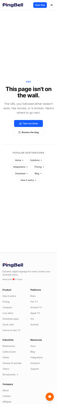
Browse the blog (30, 132)
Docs (33, 346)
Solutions (35, 160)
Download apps (11, 318)
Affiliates (7, 401)
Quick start (8, 324)
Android (34, 324)
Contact (7, 396)
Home (18, 160)
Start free (40, 5)
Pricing (38, 166)
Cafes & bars (9, 351)
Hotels (6, 357)
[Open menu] (51, 5)
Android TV (36, 307)
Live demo (8, 313)
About (6, 390)
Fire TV (34, 301)
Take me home (30, 123)
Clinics (6, 368)
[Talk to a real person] (50, 397)
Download (20, 173)
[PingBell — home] (13, 5)
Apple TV (35, 313)
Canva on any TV (11, 330)
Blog (37, 173)
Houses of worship (12, 363)
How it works (27, 180)
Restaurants (9, 346)
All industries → (10, 374)
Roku (33, 296)
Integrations (19, 166)
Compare (7, 307)
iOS (32, 318)
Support (34, 368)
